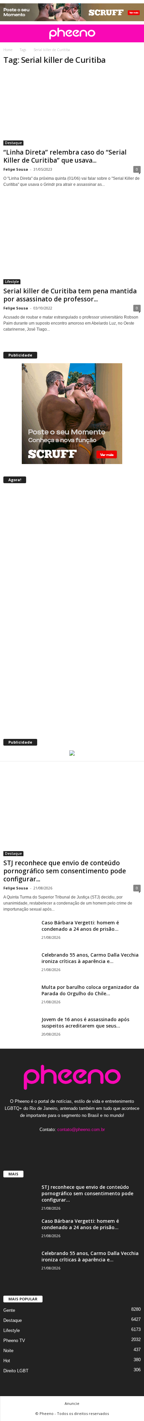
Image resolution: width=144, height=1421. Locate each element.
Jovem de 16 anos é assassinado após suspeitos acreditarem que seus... (85, 1022)
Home (7, 49)
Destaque (13, 142)
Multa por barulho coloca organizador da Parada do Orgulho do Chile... (90, 990)
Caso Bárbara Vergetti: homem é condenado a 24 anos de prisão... (80, 925)
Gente (9, 1310)
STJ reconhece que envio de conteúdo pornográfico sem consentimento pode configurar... (64, 871)
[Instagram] (66, 1142)
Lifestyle (12, 281)
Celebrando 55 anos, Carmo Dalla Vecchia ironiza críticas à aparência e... (90, 958)
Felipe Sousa (15, 169)
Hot (6, 1360)
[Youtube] (92, 1142)
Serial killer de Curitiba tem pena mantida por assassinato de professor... (70, 295)
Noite (8, 1350)
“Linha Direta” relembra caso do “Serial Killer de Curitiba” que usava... (65, 156)
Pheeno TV (14, 1340)
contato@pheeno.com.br (81, 1129)
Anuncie (72, 1403)
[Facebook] (52, 1142)
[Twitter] (79, 1142)
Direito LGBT (15, 1370)
